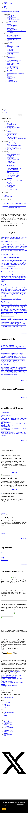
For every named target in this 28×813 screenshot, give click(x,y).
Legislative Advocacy (12, 39)
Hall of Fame (10, 64)
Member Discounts (11, 17)
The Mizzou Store (8, 727)
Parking (6, 733)
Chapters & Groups (11, 26)
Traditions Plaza (11, 54)
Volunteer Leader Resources (14, 40)
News (5, 715)
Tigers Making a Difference (8, 206)
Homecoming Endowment (13, 46)
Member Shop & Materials (13, 19)
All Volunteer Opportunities (13, 35)
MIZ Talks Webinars (12, 29)
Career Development (12, 25)
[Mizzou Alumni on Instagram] (12, 788)
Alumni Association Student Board (15, 73)
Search (19, 115)
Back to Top (24, 333)
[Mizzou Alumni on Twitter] (14, 776)
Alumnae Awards (11, 59)
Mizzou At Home (19, 206)
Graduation (9, 76)
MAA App (6, 713)
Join (5, 6)
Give (5, 7)
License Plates (10, 47)
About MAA (7, 705)
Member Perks (10, 18)
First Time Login (8, 3)
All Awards (9, 70)
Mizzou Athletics (8, 724)
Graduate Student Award (13, 63)
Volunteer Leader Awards (13, 67)
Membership (10, 50)
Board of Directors (11, 36)
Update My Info (8, 722)
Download (14, 472)
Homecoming (10, 28)
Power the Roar (7, 726)
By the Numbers (16, 207)
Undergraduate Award (12, 66)
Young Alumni (10, 42)
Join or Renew (10, 15)
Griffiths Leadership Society (14, 38)
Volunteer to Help (13, 203)
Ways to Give (5, 203)
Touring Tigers (10, 32)
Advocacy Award (11, 57)
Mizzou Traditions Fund (13, 52)
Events (5, 8)
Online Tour (7, 735)
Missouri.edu (7, 723)
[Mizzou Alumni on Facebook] (12, 749)
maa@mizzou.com (8, 697)
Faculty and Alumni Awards (14, 60)
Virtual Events (22, 203)
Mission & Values (8, 730)
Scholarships (10, 53)
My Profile (6, 720)
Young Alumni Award (12, 69)
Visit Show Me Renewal (15, 671)
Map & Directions (8, 731)
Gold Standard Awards (12, 62)
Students (6, 704)
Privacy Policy (20, 804)
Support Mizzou (8, 734)
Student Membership (12, 21)
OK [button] (4, 809)
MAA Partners (10, 49)
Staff (5, 707)
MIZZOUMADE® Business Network (16, 31)
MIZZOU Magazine (9, 712)
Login (5, 2)
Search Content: (5, 115)
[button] (12, 94)
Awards (9, 74)
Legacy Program (11, 77)
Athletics (9, 24)
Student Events (10, 80)
